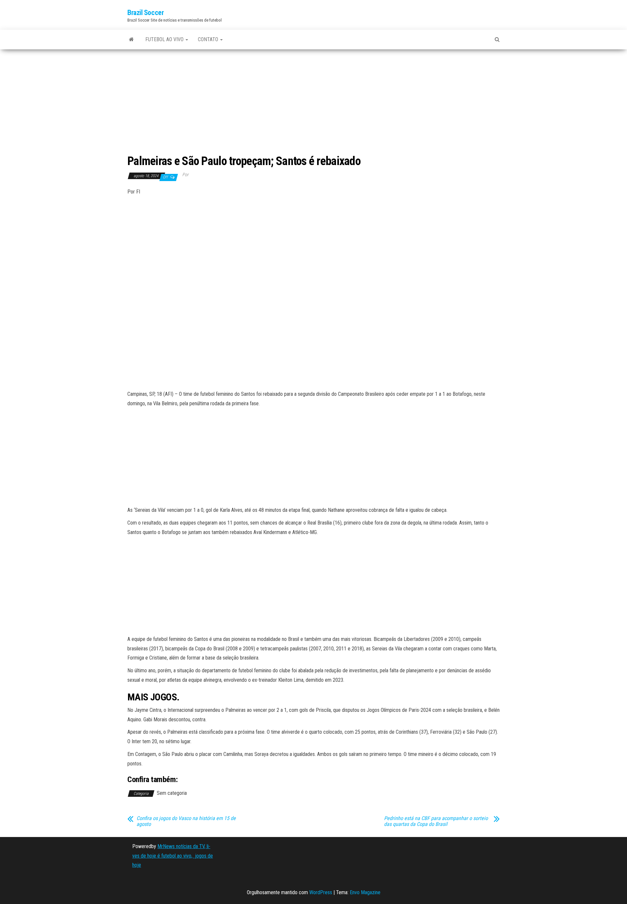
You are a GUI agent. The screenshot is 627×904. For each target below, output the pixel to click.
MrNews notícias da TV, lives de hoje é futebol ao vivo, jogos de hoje (172, 855)
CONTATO (208, 39)
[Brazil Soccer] (131, 39)
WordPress (320, 892)
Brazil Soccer (145, 12)
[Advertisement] (313, 102)
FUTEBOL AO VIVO (165, 39)
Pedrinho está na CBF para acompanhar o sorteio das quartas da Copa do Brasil (436, 821)
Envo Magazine (365, 892)
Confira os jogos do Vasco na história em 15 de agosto (186, 821)
